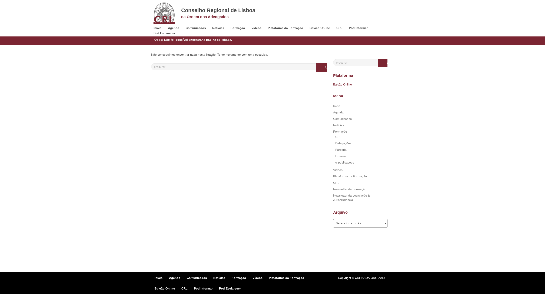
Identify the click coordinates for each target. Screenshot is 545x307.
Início (157, 28)
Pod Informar (358, 28)
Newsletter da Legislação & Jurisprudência (351, 197)
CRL (339, 28)
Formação (238, 28)
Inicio (336, 106)
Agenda (173, 28)
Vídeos (256, 28)
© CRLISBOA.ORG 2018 (368, 277)
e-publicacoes (344, 162)
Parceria (341, 149)
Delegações (343, 143)
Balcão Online (320, 28)
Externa (340, 156)
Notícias (218, 28)
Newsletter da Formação (349, 189)
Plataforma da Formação (285, 28)
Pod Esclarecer (164, 33)
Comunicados (196, 28)
